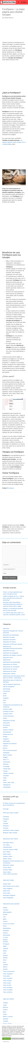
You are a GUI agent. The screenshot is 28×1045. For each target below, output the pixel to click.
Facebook (6, 816)
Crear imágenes (7, 888)
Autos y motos (7, 1023)
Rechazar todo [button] (6, 1041)
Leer (4, 917)
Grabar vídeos (7, 858)
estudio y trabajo (8, 730)
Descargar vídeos (8, 842)
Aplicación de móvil (9, 650)
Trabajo (5, 771)
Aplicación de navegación (10, 653)
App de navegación (9, 686)
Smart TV (6, 759)
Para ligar (6, 809)
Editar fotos (6, 891)
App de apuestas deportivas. (11, 684)
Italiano (5, 967)
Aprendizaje (6, 689)
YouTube (5, 828)
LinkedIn (5, 823)
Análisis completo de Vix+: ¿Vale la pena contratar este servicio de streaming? (13, 598)
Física (4, 926)
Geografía (6, 930)
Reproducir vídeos (8, 865)
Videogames (7, 785)
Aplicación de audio (9, 637)
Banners (5, 1007)
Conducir (5, 910)
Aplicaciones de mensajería (11, 666)
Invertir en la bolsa (8, 923)
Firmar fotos (6, 893)
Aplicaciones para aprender (11, 904)
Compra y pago (7, 709)
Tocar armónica (7, 992)
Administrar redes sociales (11, 830)
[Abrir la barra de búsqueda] (18, 2)
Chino (4, 960)
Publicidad (6, 752)
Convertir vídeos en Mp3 (10, 849)
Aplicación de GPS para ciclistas (12, 644)
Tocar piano (6, 976)
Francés (5, 941)
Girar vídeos (6, 852)
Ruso (4, 962)
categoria (6, 698)
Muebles (5, 1019)
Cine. (4, 702)
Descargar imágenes (9, 895)
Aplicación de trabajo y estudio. (12, 655)
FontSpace (11, 488)
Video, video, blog (8, 782)
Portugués (6, 944)
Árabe (5, 951)
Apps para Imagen (8, 880)
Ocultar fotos (7, 884)
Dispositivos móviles (9, 720)
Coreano (5, 964)
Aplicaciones (7, 660)
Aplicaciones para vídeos (10, 839)
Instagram (6, 819)
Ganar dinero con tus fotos (11, 886)
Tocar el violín (7, 985)
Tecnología (6, 766)
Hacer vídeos (7, 872)
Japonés (5, 948)
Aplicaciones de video (9, 671)
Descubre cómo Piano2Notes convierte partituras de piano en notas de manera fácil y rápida (12, 604)
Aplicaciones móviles (9, 673)
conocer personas (8, 716)
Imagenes (6, 739)
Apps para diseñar (8, 999)
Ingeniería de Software (10, 743)
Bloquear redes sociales (10, 832)
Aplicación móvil (8, 657)
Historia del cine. (8, 734)
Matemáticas (7, 928)
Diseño (5, 718)
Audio (4, 693)
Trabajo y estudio (8, 773)
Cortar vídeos (7, 867)
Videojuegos (6, 787)
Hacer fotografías (8, 897)
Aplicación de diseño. (9, 639)
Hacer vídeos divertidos (10, 874)
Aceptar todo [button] (6, 1038)
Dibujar (5, 907)
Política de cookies (6, 1035)
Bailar (4, 919)
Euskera (5, 955)
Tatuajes (5, 1021)
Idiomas (5, 939)
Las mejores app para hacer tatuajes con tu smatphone (14, 142)
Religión (5, 757)
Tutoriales (6, 775)
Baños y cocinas (8, 1016)
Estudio (5, 727)
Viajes (5, 778)
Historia (5, 933)
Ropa (4, 1012)
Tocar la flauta (7, 980)
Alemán (5, 957)
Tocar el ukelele (7, 990)
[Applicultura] (8, 2)
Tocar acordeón (7, 987)
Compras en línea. (8, 711)
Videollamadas (7, 847)
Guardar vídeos (7, 869)
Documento (6, 723)
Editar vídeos (7, 854)
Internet (5, 746)
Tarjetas (5, 1003)
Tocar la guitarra (8, 974)
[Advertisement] (14, 30)
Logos (5, 1005)
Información (6, 741)
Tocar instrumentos (9, 971)
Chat (4, 700)
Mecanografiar (7, 912)
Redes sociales (7, 755)
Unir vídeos (6, 845)
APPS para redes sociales (10, 813)
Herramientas (7, 732)
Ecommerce (6, 725)
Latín (4, 953)
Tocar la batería (7, 978)
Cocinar (5, 921)
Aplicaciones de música (10, 669)
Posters (5, 1009)
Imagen (5, 736)
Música (5, 748)
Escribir (5, 914)
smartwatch (6, 762)
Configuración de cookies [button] (18, 1038)
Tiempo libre (6, 768)
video (4, 780)
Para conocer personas (10, 750)
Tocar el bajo (7, 983)
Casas (5, 1014)
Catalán (5, 969)
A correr (5, 937)
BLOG (4, 695)
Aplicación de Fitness (9, 642)
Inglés (4, 946)
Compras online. (8, 713)
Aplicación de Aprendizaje (11, 635)
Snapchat (6, 826)
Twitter (5, 821)
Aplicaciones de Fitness (10, 664)
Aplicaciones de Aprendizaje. (11, 662)
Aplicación (6, 628)
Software (5, 764)
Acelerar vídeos (7, 856)
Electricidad (6, 935)
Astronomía (6, 691)
